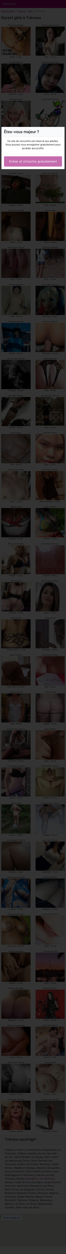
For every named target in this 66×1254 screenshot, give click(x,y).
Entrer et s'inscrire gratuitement (33, 161)
